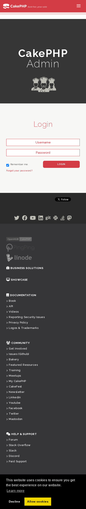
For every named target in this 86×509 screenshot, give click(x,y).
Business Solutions (26, 268)
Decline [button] (14, 501)
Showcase (19, 279)
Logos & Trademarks (23, 327)
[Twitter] (17, 218)
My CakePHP (17, 381)
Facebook (15, 408)
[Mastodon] (69, 218)
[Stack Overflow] (62, 218)
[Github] (48, 218)
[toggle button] (79, 7)
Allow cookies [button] (37, 501)
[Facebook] (25, 218)
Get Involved (18, 348)
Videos (14, 311)
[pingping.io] (20, 247)
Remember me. (19, 164)
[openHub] (19, 239)
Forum (13, 439)
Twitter (14, 413)
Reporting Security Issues (27, 317)
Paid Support (18, 461)
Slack (12, 450)
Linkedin (15, 397)
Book (12, 300)
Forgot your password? (19, 170)
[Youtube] (33, 218)
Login (61, 164)
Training (14, 370)
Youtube (14, 402)
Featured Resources (23, 364)
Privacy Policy (18, 322)
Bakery (14, 359)
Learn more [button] (15, 491)
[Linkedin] (40, 218)
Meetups (15, 375)
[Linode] (19, 257)
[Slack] (55, 218)
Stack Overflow (19, 445)
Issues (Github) (19, 354)
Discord (14, 455)
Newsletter (16, 391)
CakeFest (15, 386)
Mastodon (15, 419)
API (11, 306)
